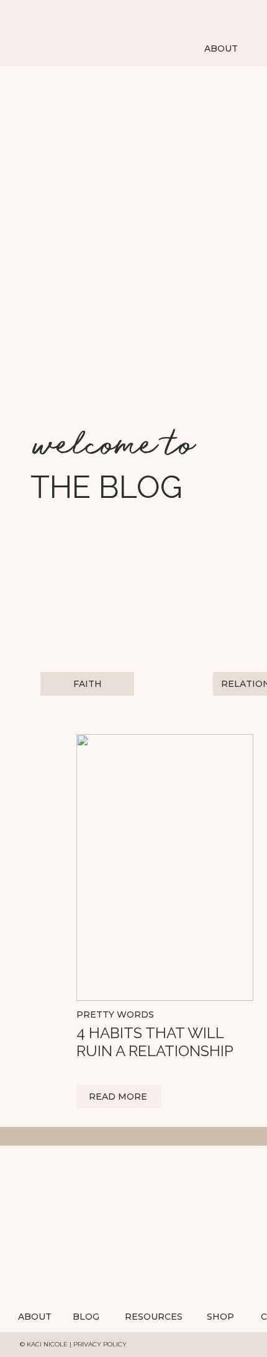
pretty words (115, 1014)
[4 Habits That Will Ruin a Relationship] (164, 867)
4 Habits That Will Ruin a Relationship (154, 1042)
